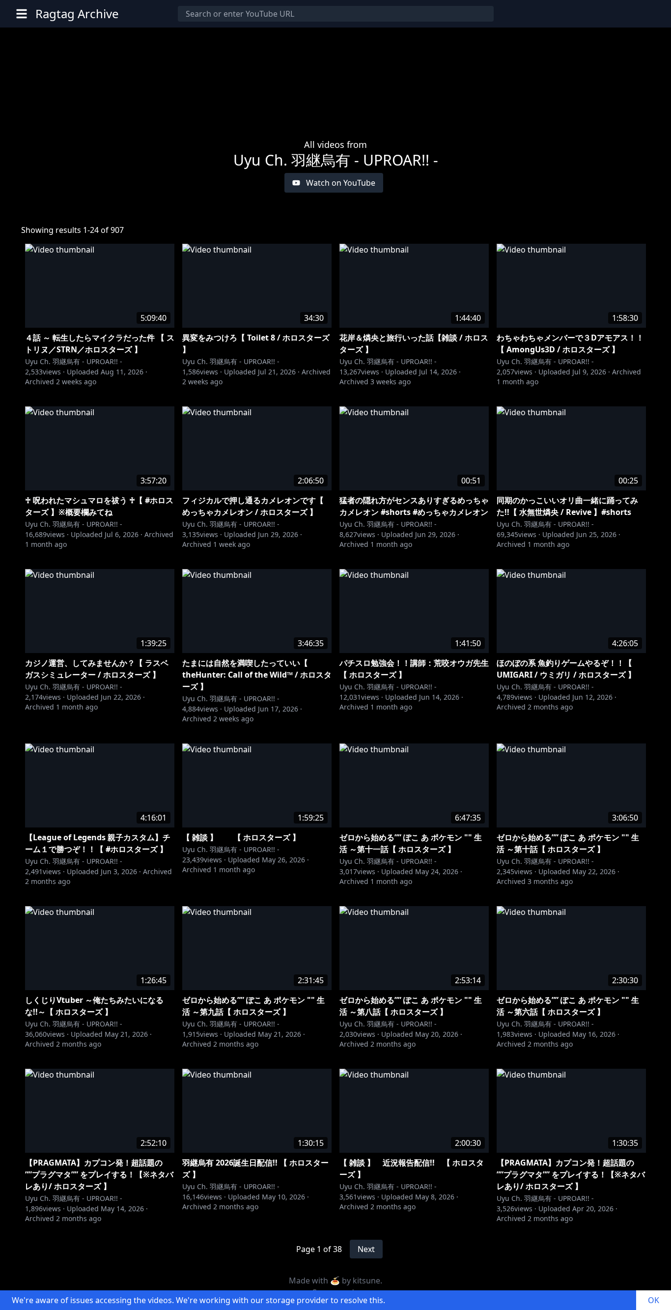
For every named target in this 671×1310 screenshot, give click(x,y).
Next (366, 1249)
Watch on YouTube (340, 182)
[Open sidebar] (21, 14)
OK (653, 1300)
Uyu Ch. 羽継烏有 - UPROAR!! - (73, 361)
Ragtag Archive (77, 13)
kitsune (366, 1280)
